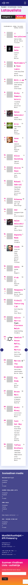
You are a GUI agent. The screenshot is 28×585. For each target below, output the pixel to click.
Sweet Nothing (18, 331)
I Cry (15, 383)
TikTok (4, 507)
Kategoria (6, 17)
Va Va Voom (17, 413)
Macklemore (19, 63)
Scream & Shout (19, 82)
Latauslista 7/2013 (26, 349)
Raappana (18, 290)
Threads (4, 486)
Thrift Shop (17, 71)
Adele (16, 267)
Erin (16, 124)
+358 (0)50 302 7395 (7, 550)
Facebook (4, 482)
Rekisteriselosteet (7, 554)
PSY (15, 210)
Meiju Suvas (17, 455)
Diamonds (17, 202)
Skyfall (16, 269)
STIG (15, 457)
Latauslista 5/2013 (1, 349)
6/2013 (20, 16)
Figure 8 (16, 161)
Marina (17, 360)
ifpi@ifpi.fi (5, 552)
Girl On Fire (17, 173)
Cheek (17, 247)
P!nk (16, 277)
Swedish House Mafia (18, 340)
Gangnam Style (18, 212)
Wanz (15, 73)
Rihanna (18, 199)
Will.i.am (19, 80)
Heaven (16, 240)
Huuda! (16, 117)
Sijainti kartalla (7, 546)
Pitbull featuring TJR (19, 303)
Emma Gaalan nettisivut (8, 515)
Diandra (16, 191)
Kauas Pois (17, 292)
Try (15, 280)
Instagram (4, 480)
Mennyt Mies (18, 39)
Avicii (17, 99)
